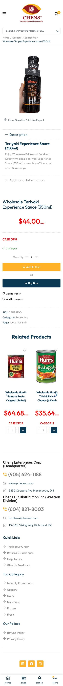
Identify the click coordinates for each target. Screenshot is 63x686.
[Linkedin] (22, 663)
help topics (14, 559)
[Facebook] (31, 663)
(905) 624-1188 (25, 474)
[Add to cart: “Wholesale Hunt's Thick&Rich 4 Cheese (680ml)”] (54, 430)
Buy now (33, 283)
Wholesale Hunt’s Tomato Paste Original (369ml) (16, 396)
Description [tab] (18, 134)
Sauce (12, 322)
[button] (56, 395)
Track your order (18, 546)
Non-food (13, 602)
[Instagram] (40, 663)
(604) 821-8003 (26, 509)
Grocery (16, 37)
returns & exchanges (20, 553)
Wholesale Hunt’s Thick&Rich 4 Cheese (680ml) (47, 396)
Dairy (10, 596)
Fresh (10, 614)
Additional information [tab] (27, 180)
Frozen (11, 608)
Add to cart (33, 267)
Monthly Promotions (20, 583)
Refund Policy (16, 632)
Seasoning (30, 37)
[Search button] (57, 31)
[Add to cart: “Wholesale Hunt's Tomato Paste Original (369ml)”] (23, 430)
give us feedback (18, 565)
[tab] (31, 134)
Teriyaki (22, 322)
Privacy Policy (16, 639)
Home (6, 37)
